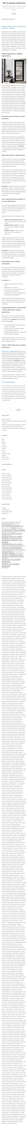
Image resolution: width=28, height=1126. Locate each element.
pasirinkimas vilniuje (6, 723)
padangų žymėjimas (17, 576)
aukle (9, 902)
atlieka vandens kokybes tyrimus (8, 524)
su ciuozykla (19, 855)
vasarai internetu (22, 938)
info (6, 790)
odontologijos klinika (14, 777)
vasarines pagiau (17, 931)
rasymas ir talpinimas (12, 913)
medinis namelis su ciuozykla (8, 744)
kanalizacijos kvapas (6, 826)
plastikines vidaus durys (10, 394)
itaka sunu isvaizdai (9, 801)
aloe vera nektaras (15, 523)
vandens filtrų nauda (21, 585)
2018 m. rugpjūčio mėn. (7, 498)
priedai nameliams (22, 1069)
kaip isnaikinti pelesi (6, 531)
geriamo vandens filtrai (6, 632)
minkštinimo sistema (7, 583)
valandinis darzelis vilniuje (19, 779)
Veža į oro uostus (5, 459)
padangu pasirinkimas (6, 763)
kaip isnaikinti (8, 869)
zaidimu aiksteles (5, 567)
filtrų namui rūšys (11, 610)
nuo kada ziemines (21, 710)
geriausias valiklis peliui (12, 696)
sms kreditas (8, 951)
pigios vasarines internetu (14, 935)
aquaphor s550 (12, 654)
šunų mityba (8, 837)
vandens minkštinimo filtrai (7, 618)
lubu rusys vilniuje (14, 730)
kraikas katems (21, 842)
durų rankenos (11, 205)
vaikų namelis (17, 851)
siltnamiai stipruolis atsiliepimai (8, 712)
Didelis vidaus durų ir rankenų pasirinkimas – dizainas (14, 27)
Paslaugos (4, 448)
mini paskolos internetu (14, 996)
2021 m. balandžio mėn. (7, 482)
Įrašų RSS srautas (5, 509)
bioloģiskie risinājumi (7, 717)
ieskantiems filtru (5, 822)
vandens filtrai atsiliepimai (18, 551)
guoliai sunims (5, 782)
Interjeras (15, 385)
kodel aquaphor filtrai (21, 647)
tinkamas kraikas (5, 844)
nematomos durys (8, 393)
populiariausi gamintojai (8, 944)
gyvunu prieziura (10, 792)
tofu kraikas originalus (17, 770)
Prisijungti (4, 508)
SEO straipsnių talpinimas (14, 3)
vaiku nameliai (4, 550)
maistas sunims (5, 833)
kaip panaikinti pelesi (21, 531)
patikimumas (9, 884)
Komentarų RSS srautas (7, 511)
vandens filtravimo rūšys (16, 578)
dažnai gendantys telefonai (16, 685)
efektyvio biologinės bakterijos (17, 828)
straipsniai (4, 820)
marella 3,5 (16, 848)
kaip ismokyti (18, 844)
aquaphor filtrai (16, 629)
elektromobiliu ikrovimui (17, 772)
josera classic (18, 699)
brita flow (6, 849)
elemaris (11, 849)
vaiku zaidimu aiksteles (20, 550)
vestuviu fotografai (6, 882)
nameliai (22, 851)
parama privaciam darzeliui (7, 721)
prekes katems (17, 806)
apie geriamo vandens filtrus (11, 589)
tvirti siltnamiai (5, 813)
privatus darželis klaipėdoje (16, 898)
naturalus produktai (19, 546)
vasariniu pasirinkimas (11, 924)
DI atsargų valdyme (6, 419)
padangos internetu (11, 750)
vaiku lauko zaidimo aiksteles (18, 549)
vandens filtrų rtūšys (12, 607)
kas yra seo (4, 665)
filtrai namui (17, 614)
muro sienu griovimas (15, 882)
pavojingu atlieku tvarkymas (20, 886)
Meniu (14, 13)
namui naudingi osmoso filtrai (12, 591)
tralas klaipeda (5, 1083)
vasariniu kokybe (5, 920)
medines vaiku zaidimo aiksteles (18, 545)
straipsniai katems (21, 732)
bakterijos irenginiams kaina (14, 864)
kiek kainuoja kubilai (6, 685)
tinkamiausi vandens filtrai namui (9, 600)
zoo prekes (16, 849)
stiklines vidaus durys (9, 396)
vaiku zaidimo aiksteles (11, 550)
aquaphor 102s (22, 656)
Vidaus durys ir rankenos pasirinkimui (11, 351)
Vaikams (4, 455)
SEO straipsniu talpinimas (7, 576)
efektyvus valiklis (12, 866)
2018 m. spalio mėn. (6, 495)
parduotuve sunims (11, 907)
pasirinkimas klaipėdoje (19, 897)
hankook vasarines (18, 922)
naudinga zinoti (10, 922)
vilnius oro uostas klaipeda (10, 564)
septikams (4, 880)
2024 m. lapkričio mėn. (7, 479)
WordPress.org (5, 513)
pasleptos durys (15, 393)
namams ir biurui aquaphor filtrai (9, 647)
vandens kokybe (8, 553)
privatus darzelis (5, 725)
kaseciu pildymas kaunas (10, 878)
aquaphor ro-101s (5, 643)
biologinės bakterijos (16, 824)
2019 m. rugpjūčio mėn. (7, 488)
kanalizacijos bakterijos (16, 826)
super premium (22, 777)
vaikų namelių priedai (10, 1098)
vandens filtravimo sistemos (11, 594)
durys (13, 387)
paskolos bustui (5, 773)
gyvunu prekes (11, 734)
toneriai (14, 877)
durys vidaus (18, 387)
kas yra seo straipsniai (13, 701)
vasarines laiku (5, 916)
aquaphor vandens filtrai (7, 629)
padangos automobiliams (12, 906)
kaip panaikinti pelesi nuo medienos (9, 532)
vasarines (23, 915)
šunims (3, 793)
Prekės (19, 385)
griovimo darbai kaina (7, 887)
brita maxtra (10, 1065)
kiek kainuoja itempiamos (12, 728)
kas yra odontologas (10, 846)
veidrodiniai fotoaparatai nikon (9, 954)
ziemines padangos (15, 757)
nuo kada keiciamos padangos (18, 763)
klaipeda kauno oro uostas (12, 536)
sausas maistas (15, 837)
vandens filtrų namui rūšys (16, 603)
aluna (25, 846)
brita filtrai (22, 525)
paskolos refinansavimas (12, 741)
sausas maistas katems (14, 1007)
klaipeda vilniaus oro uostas (12, 540)
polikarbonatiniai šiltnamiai (18, 811)
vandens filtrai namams (12, 1123)
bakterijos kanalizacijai (12, 708)
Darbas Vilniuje (15, 857)
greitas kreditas (18, 737)
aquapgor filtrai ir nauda (20, 638)
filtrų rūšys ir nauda (16, 583)
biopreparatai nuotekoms (15, 862)
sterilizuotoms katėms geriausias (17, 683)
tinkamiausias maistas (15, 817)
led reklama (10, 815)
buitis (12, 706)
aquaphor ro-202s (14, 650)
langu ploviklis (21, 755)
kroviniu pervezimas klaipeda (16, 859)
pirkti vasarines (20, 926)
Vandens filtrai (5, 457)
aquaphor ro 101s (14, 656)
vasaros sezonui (6, 938)
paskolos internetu (16, 735)
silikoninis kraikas (17, 786)
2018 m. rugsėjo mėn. (6, 497)
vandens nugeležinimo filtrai (13, 556)
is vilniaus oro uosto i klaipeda (13, 530)
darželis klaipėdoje (10, 897)
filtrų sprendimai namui (14, 601)
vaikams (16, 706)
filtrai (13, 528)
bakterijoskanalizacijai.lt (12, 893)
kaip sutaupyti (23, 801)
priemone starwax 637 (7, 1087)
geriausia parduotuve (16, 802)
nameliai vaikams (12, 853)
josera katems (5, 781)
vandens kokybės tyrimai (19, 553)
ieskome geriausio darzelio (16, 723)
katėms (7, 793)
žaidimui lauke (20, 853)
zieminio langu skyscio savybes (12, 715)
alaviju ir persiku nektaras (7, 522)
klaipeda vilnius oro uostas (12, 544)
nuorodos (4, 799)
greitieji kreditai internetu (15, 739)
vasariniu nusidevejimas (12, 936)
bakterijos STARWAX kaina (7, 1088)
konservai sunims (5, 784)
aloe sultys (10, 523)
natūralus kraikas (14, 1063)
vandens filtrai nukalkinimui (10, 585)
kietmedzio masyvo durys (15, 389)
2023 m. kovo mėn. (6, 480)
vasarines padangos (6, 757)
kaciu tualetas (13, 784)
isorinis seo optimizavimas (12, 703)
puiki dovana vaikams (13, 674)
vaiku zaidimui (23, 715)
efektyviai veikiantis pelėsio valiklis (13, 697)
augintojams (17, 819)
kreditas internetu (13, 773)
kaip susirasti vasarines (15, 940)
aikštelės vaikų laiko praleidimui (11, 676)
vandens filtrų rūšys (20, 610)
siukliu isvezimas (21, 860)
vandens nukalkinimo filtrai (16, 623)
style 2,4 (21, 848)
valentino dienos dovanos (10, 891)
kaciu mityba (20, 773)
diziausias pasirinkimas (6, 927)
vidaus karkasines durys (10, 398)
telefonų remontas (20, 663)
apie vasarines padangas (21, 942)
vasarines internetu (7, 915)
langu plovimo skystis (13, 755)
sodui (8, 830)
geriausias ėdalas (10, 819)
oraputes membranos (6, 1107)
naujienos (20, 797)
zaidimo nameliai (8, 1096)
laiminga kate (4, 734)
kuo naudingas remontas (12, 694)
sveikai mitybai (5, 549)
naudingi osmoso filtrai (10, 592)
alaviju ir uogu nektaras (16, 522)
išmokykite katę (5, 775)
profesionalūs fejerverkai (12, 842)
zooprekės (4, 842)
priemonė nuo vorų (11, 663)
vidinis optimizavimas (19, 734)
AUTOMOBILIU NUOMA (11, 525)
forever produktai (18, 528)
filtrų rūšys (10, 581)
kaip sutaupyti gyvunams (13, 790)
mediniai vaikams (6, 1074)
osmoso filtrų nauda (19, 580)
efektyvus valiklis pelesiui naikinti (8, 526)
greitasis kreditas (10, 737)
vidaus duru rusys (19, 396)
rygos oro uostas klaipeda (11, 548)
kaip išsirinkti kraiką (11, 1061)
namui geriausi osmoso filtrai (8, 614)
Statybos (23, 385)
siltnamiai (4, 732)
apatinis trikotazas (5, 1110)
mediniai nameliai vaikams (16, 904)
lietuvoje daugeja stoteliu (14, 688)
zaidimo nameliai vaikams (14, 873)
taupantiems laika (21, 916)
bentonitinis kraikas (6, 788)
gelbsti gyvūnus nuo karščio (11, 835)
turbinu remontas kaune (12, 732)
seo (21, 882)
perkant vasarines (14, 938)
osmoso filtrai (11, 580)
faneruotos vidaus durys (6, 528)
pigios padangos (5, 752)
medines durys (13, 391)
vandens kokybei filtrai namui (8, 605)
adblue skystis (10, 719)
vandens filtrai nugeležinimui (8, 619)
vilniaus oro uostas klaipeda (11, 560)
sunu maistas (4, 779)
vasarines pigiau (21, 918)
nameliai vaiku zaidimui (18, 1078)
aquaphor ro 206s (14, 658)
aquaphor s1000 (5, 645)
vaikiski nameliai (5, 855)
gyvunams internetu (7, 802)
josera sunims (11, 781)
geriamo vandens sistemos (10, 625)
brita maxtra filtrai (19, 846)
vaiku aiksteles (10, 549)
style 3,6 (16, 1067)
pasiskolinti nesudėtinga (7, 735)
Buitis (8, 385)
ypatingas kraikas (9, 810)
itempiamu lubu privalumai (15, 725)
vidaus (15, 89)
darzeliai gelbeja (17, 721)
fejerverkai (20, 820)
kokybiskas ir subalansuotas (13, 804)
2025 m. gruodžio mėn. (7, 475)
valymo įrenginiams (21, 878)
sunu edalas (10, 779)
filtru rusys (12, 844)
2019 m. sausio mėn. (6, 493)
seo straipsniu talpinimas (17, 627)
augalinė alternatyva (18, 795)
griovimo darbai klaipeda (11, 860)
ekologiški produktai (19, 526)
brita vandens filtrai (14, 830)
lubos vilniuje (21, 730)
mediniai (18, 1070)
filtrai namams (8, 598)
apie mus (15, 797)
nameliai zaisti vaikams (13, 875)
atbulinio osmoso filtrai (16, 587)
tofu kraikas (13, 788)
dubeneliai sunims (12, 782)
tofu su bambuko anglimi (18, 768)
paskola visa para (13, 949)
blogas (22, 819)
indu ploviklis (10, 886)
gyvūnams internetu (13, 839)
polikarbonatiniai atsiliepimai (15, 813)
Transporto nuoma (6, 453)
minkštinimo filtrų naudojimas (20, 581)
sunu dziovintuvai (20, 782)
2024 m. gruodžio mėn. (7, 477)
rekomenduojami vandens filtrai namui (13, 609)
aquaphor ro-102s (14, 643)
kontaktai (11, 797)
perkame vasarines (11, 942)
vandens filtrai (7, 551)
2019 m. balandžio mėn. (7, 491)
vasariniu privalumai (20, 929)
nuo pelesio (4, 902)
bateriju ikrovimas (6, 1105)
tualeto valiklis (10, 880)
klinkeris (12, 868)
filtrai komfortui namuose (13, 596)
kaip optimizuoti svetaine (14, 705)
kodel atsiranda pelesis (15, 714)
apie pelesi (16, 944)
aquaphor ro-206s (14, 652)
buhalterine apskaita (18, 719)
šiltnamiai (8, 831)
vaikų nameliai (6, 1070)
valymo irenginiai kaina (15, 902)
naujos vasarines (13, 918)
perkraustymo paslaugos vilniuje (16, 775)
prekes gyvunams (10, 1012)
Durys (11, 385)
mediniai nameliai (9, 851)
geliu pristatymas (16, 887)
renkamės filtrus (6, 817)
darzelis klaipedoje (21, 893)
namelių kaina (8, 1072)
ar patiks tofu (10, 795)
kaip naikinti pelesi (13, 531)
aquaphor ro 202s (5, 658)
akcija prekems (17, 810)
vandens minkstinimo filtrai (12, 555)
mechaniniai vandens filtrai (7, 545)
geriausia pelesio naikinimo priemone (15, 945)
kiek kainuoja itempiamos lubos (12, 726)
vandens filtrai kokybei (17, 598)
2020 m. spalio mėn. (6, 486)
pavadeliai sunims (9, 806)
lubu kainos (7, 730)
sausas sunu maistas (10, 808)
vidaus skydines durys (21, 398)
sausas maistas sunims (10, 1011)
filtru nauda (18, 822)
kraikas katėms (5, 839)
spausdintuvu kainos (18, 880)
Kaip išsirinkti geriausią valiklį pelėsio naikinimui (12, 426)
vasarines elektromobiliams (7, 931)
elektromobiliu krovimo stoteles (18, 994)
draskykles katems (22, 741)
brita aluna (5, 848)
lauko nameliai (5, 853)
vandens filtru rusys (13, 641)
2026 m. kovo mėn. (6, 473)
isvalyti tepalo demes (11, 746)
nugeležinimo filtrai (14, 659)
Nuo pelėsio (4, 446)
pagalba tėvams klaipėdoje (7, 895)
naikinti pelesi (14, 871)
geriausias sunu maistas (14, 833)
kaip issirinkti (9, 811)
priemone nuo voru (14, 661)
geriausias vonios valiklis (7, 686)
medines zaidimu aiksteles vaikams (8, 546)
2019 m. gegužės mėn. (6, 489)
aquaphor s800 (21, 641)
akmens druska (22, 953)
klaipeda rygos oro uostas (11, 538)
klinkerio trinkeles (5, 862)
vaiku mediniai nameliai (7, 1078)
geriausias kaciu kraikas (16, 677)
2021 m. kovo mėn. (6, 484)
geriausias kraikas (10, 840)
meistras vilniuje (5, 777)
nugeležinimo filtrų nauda (19, 618)
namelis (24, 1076)
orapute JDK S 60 (16, 884)
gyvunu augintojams (19, 792)
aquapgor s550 (22, 643)
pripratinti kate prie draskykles (17, 743)
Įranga (3, 444)
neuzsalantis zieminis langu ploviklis (14, 753)
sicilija (22, 951)
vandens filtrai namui (6, 612)
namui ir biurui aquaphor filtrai (16, 645)
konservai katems (9, 786)
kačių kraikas (21, 837)
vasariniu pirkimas (5, 918)
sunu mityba (16, 801)
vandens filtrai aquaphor (17, 630)
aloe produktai (5, 523)
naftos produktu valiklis (6, 953)
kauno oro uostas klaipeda (12, 533)
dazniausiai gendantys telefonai (8, 679)
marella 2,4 (10, 848)
